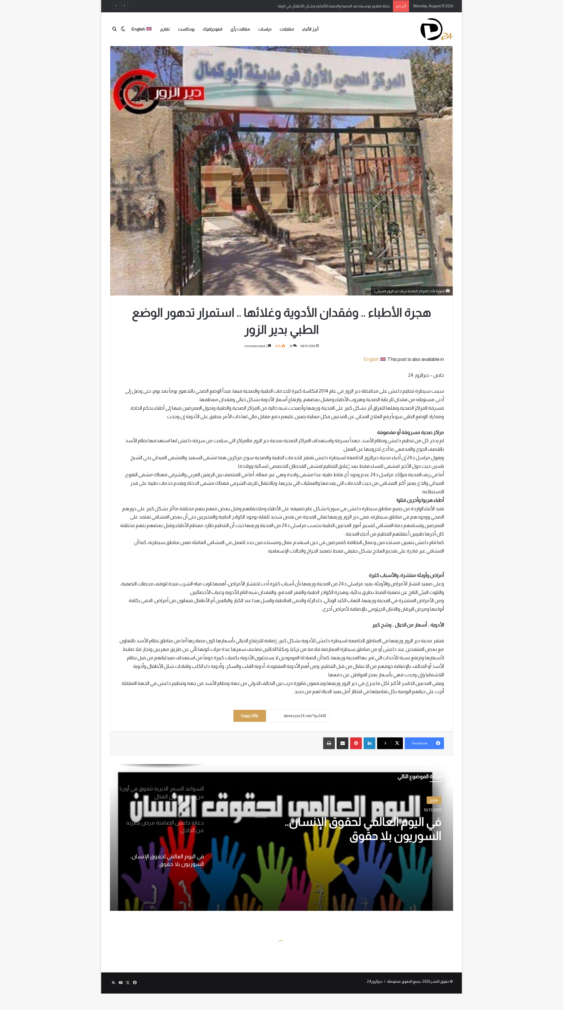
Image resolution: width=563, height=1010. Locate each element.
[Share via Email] (342, 743)
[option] (281, 837)
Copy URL (250, 715)
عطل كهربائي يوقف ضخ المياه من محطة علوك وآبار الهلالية (344, 6)
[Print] (329, 743)
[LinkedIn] (369, 743)
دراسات (265, 29)
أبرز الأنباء (310, 29)
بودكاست (186, 29)
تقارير (165, 29)
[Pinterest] (356, 743)
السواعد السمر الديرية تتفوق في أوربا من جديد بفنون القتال (353, 835)
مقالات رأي (240, 29)
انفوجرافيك (212, 29)
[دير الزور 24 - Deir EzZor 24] (436, 29)
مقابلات (287, 29)
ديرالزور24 (375, 981)
